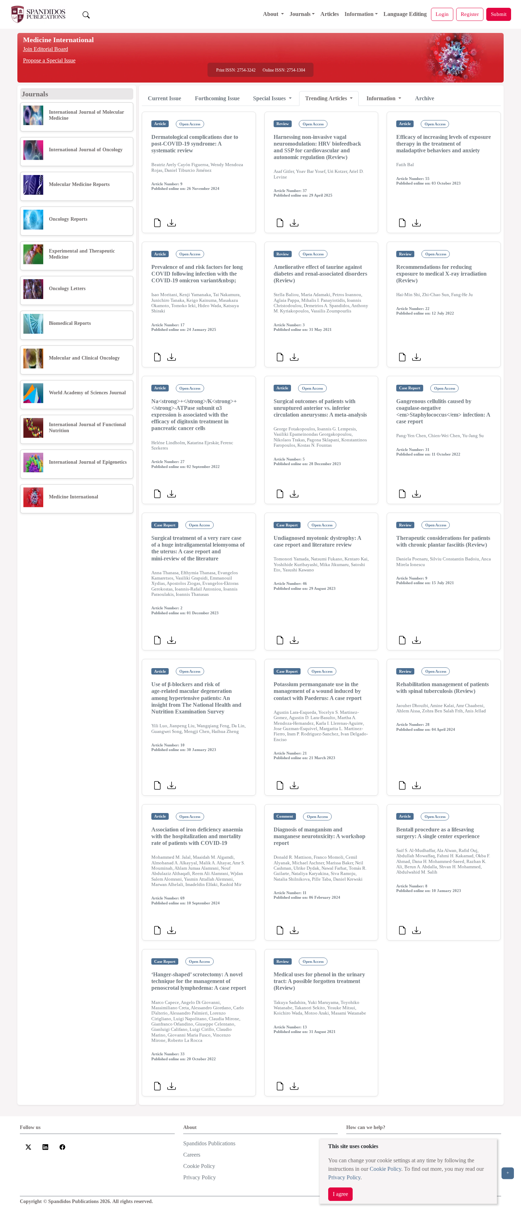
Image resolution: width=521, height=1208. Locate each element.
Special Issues (270, 98)
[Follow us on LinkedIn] (45, 1146)
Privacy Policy (344, 1177)
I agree (340, 1194)
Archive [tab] (424, 98)
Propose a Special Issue (49, 60)
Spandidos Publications (209, 1143)
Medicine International (58, 40)
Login (442, 14)
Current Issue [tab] (164, 98)
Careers (191, 1155)
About (271, 14)
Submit (498, 14)
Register (470, 14)
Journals (300, 14)
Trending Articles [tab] (326, 98)
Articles (329, 14)
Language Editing (405, 14)
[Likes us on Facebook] (62, 1146)
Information (359, 14)
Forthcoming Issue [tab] (217, 98)
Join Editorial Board (45, 49)
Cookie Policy (385, 1169)
